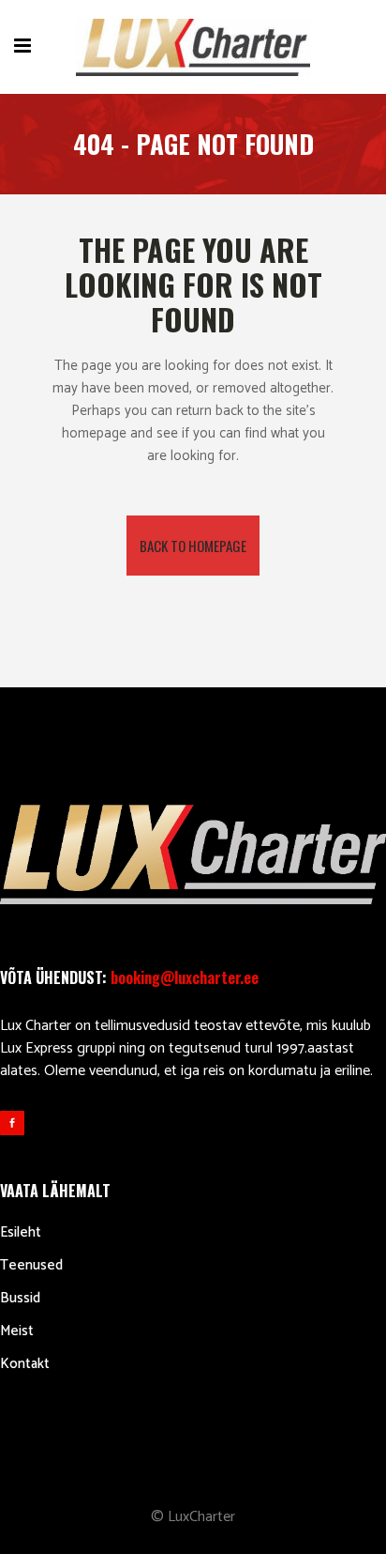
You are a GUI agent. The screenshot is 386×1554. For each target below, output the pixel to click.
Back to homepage (193, 545)
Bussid (20, 1298)
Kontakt (25, 1364)
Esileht (20, 1232)
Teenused (31, 1265)
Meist (17, 1331)
